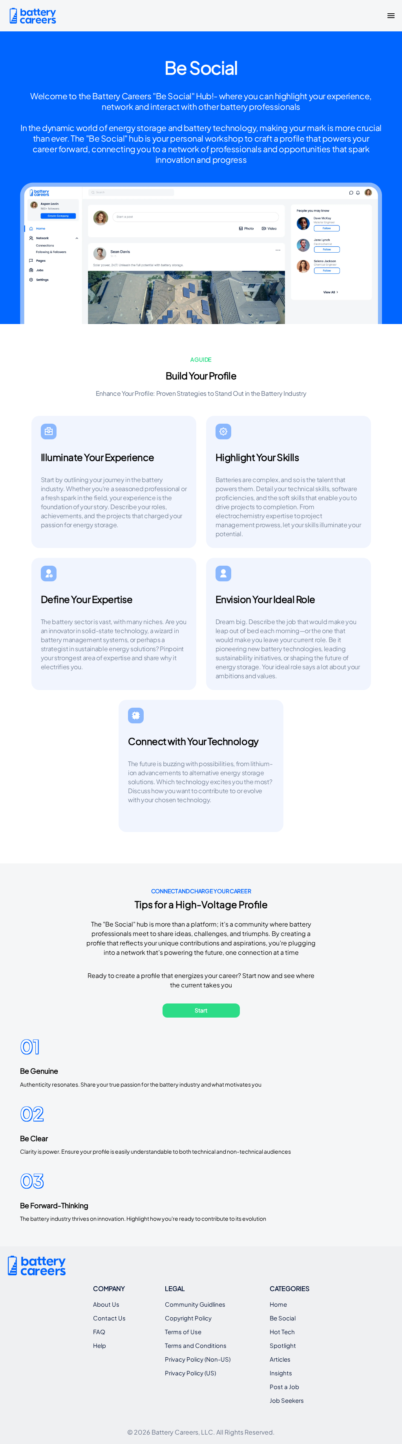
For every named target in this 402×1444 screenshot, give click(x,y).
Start (201, 1010)
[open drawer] (391, 16)
